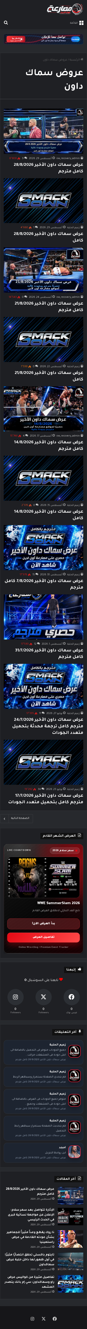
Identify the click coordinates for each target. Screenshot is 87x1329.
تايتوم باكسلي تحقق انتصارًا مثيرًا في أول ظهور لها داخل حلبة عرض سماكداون (29, 1259)
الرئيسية (75, 60)
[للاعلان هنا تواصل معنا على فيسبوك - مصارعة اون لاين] (43, 39)
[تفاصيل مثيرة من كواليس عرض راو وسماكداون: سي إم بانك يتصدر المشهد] (70, 1284)
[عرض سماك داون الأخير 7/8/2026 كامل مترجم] (43, 547)
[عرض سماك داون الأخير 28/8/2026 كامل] (43, 200)
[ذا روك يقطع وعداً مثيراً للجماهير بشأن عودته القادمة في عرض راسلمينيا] (70, 1239)
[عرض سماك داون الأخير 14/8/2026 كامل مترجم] (43, 408)
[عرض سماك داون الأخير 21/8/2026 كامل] (43, 339)
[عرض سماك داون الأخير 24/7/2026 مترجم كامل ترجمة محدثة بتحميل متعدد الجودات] (43, 686)
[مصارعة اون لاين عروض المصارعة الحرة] (65, 9)
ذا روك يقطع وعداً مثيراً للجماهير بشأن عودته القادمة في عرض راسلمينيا (30, 1237)
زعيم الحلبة (73, 227)
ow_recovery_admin (68, 158)
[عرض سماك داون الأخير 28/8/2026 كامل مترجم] (43, 131)
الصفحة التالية (20, 818)
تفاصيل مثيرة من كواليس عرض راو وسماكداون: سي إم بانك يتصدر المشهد (29, 1282)
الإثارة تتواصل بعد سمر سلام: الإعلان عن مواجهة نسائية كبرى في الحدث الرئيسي (31, 1215)
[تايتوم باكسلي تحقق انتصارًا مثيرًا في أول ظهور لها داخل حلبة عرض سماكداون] (70, 1261)
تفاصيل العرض (44, 937)
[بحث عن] (5, 23)
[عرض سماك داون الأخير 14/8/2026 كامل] (43, 478)
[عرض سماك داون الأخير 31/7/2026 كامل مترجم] (43, 617)
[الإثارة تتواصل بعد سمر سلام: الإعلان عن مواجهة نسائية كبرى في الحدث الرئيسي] (70, 1216)
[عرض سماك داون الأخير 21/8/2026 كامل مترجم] (43, 269)
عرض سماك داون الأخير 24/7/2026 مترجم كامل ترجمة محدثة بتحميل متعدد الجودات (47, 727)
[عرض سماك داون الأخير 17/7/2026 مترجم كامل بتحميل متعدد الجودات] (43, 762)
